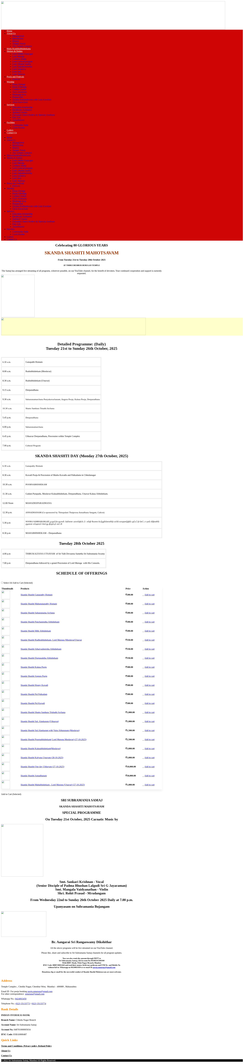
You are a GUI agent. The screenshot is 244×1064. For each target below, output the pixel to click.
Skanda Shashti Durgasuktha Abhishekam (39, 658)
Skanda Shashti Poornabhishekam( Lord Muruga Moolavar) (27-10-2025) (53, 739)
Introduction (17, 38)
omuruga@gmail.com (34, 994)
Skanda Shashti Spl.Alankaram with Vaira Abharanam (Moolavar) (50, 730)
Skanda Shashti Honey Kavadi (34, 685)
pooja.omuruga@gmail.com (104, 967)
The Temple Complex (22, 46)
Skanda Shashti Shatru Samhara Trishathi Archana (43, 712)
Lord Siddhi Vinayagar (22, 54)
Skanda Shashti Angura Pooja (34, 676)
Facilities (11, 122)
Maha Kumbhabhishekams (19, 49)
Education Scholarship (22, 107)
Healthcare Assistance (22, 110)
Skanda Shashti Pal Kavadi (33, 703)
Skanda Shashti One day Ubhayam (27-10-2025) (42, 766)
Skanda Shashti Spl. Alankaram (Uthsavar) (40, 721)
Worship (10, 82)
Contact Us (12, 132)
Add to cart (149, 594)
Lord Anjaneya (19, 69)
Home (9, 31)
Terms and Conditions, (12, 1046)
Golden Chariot (19, 89)
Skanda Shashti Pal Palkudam (34, 694)
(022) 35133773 (23, 1003)
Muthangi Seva (19, 94)
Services (10, 104)
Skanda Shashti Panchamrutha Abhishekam (40, 622)
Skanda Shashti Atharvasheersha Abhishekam (41, 649)
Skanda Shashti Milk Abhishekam (36, 631)
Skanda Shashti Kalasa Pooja (34, 667)
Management (18, 36)
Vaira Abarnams (19, 92)
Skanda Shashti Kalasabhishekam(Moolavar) (41, 748)
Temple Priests (18, 43)
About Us (11, 33)
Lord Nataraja (18, 74)
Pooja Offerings (19, 87)
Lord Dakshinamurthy (22, 66)
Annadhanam (18, 120)
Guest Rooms (18, 127)
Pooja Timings (18, 84)
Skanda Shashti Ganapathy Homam (36, 594)
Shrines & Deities (14, 51)
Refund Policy (45, 1046)
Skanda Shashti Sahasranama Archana (38, 613)
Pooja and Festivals (15, 76)
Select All (8, 583)
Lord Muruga (18, 56)
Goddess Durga (19, 59)
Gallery (10, 130)
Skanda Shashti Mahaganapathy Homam (39, 604)
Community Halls (20, 125)
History (15, 41)
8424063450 (20, 999)
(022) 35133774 (39, 1003)
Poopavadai (17, 97)
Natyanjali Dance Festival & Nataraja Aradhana (33, 115)
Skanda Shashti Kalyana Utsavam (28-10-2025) (42, 757)
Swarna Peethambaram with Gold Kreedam (31, 99)
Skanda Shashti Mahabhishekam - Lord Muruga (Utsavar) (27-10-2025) (53, 785)
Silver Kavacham (20, 102)
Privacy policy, (31, 1046)
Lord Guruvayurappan (22, 61)
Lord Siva (16, 71)
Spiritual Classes (19, 112)
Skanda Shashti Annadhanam (34, 775)
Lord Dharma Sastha (21, 64)
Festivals (16, 79)
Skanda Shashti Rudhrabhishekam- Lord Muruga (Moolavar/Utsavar (51, 640)
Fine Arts (16, 117)
